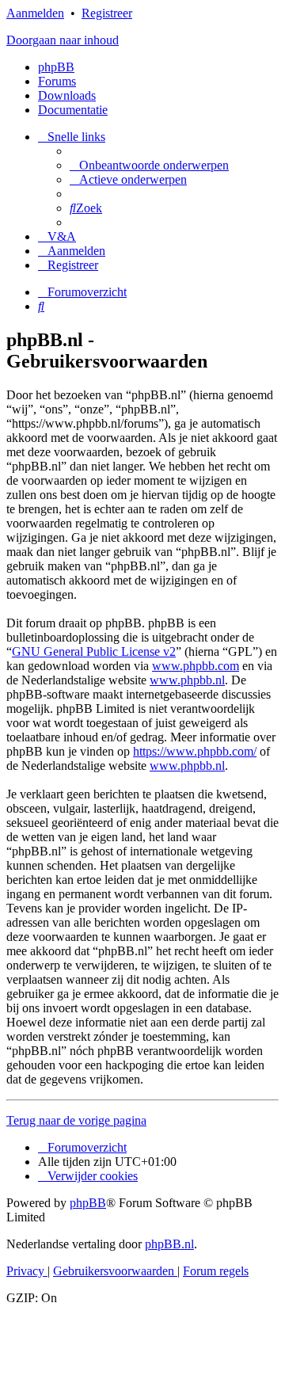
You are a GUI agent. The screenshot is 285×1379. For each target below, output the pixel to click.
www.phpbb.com (195, 665)
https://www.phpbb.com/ (194, 751)
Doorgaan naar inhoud (62, 40)
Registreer (107, 13)
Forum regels (216, 1271)
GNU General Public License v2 (94, 651)
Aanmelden (35, 13)
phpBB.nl (169, 1244)
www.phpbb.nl (187, 680)
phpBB (56, 67)
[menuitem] (149, 165)
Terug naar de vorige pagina (76, 1120)
